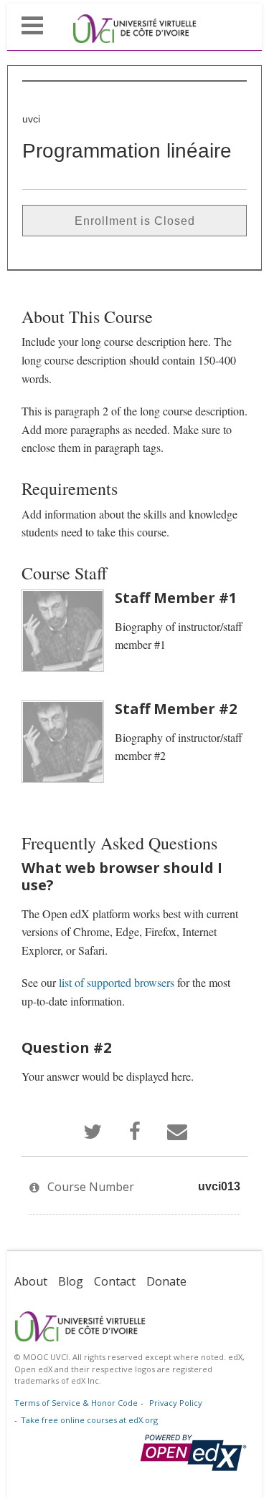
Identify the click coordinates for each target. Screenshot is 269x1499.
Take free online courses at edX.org (89, 1419)
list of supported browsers (116, 982)
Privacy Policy (175, 1402)
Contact (115, 1281)
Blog (70, 1281)
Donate (166, 1281)
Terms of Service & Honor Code (76, 1402)
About (30, 1281)
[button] (32, 23)
